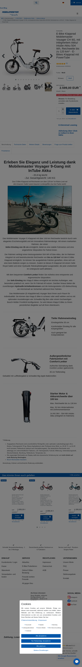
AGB (44, 570)
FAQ (65, 566)
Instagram (73, 597)
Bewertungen (46, 144)
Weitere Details (34, 144)
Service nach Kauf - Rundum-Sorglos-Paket (68, 548)
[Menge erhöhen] (62, 109)
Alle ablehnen (41, 646)
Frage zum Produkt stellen (63, 144)
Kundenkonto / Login (9, 562)
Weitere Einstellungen (41, 650)
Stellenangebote (69, 574)
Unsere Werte (68, 562)
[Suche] (36, 3)
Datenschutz (47, 566)
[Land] (63, 2)
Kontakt (66, 578)
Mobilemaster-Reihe (29, 18)
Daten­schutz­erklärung (29, 620)
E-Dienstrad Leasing (68, 125)
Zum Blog (3, 8)
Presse (65, 570)
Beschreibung (6, 144)
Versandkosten (72, 118)
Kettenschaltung (40, 18)
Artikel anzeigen (18, 516)
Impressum (47, 562)
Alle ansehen (75, 475)
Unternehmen (70, 558)
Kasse (4, 566)
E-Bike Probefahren (29, 566)
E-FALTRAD (18, 18)
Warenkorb (6, 570)
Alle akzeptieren (41, 636)
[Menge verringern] (62, 113)
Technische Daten (20, 144)
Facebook (73, 601)
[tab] (6, 144)
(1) (67, 63)
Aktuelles (25, 562)
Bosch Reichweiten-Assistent (16, 459)
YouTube (73, 604)
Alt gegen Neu (27, 583)
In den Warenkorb (73, 111)
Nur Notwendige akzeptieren (41, 641)
